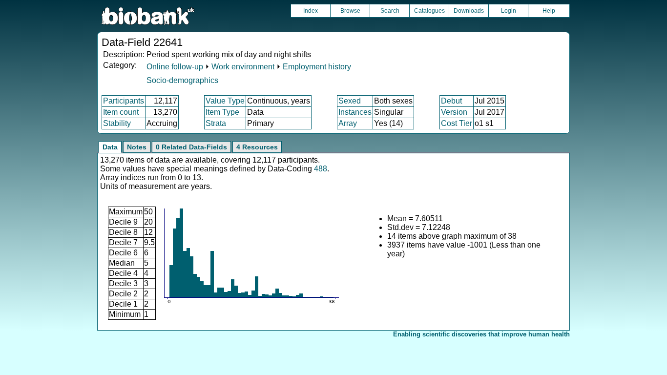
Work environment (242, 66)
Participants (123, 101)
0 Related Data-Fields (191, 147)
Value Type (225, 101)
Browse (350, 10)
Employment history (317, 66)
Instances (355, 112)
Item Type (222, 112)
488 (320, 169)
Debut (451, 101)
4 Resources (257, 147)
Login (508, 10)
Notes (136, 147)
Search (389, 10)
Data (110, 147)
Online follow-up (174, 66)
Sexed (349, 101)
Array (347, 123)
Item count (121, 112)
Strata (216, 123)
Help (548, 10)
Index (310, 10)
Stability (117, 123)
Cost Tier (456, 123)
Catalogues (429, 10)
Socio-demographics (182, 80)
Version (454, 112)
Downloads (469, 10)
